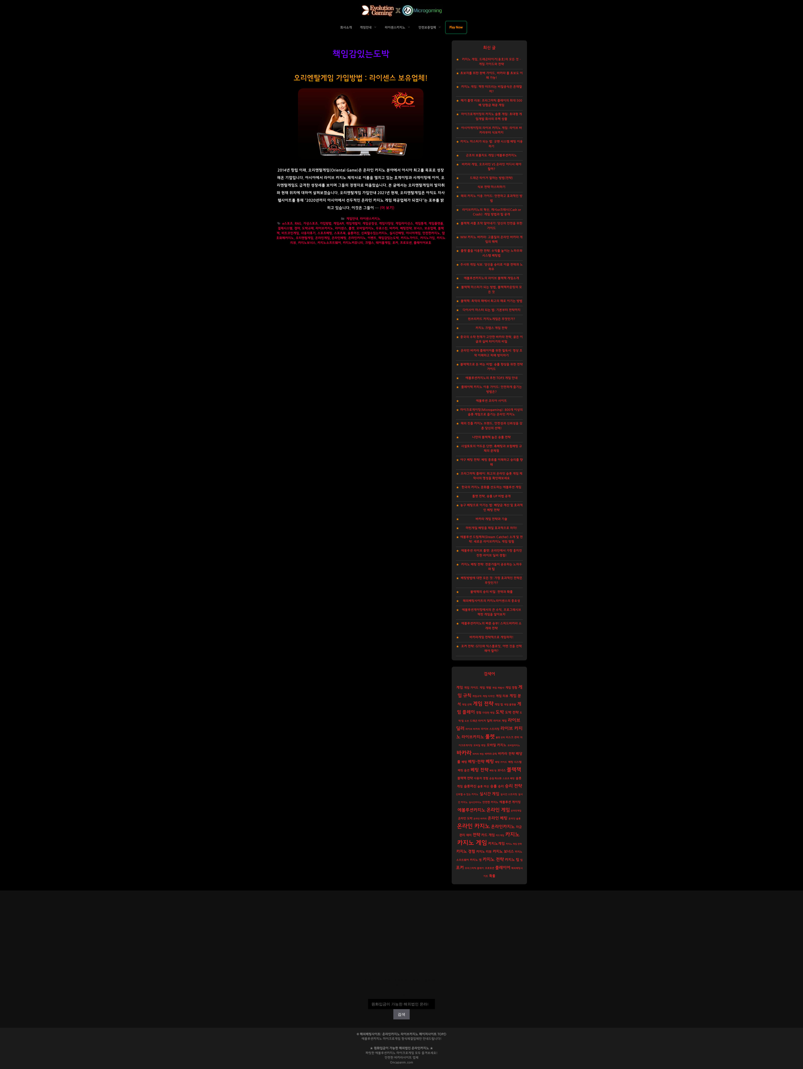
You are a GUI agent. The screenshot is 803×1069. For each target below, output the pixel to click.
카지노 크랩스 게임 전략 (491, 328)
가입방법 (325, 223)
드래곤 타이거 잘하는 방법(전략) (491, 178)
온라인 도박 (465, 818)
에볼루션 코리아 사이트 (491, 400)
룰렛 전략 (500, 737)
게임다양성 (386, 223)
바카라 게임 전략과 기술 (491, 519)
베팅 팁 (493, 770)
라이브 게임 (500, 721)
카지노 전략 (493, 859)
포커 (395, 242)
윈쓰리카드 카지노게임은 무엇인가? (491, 319)
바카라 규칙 (491, 754)
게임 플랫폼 (510, 704)
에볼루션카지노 (471, 810)
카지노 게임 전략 (514, 844)
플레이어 (502, 868)
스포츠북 (340, 233)
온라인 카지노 (473, 826)
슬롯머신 (353, 233)
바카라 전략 (506, 753)
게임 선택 (467, 704)
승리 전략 (513, 786)
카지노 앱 (476, 860)
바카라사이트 (403, 1057)
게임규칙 (477, 696)
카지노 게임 (472, 843)
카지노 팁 (512, 859)
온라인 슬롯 (515, 818)
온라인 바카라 (480, 818)
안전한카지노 (431, 233)
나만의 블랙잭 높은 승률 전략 (491, 437)
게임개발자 (353, 223)
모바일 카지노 (496, 745)
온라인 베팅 (498, 818)
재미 (469, 835)
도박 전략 (512, 712)
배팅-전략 (476, 762)
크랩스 (369, 242)
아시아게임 (413, 233)
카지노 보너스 (503, 851)
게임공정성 (369, 223)
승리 (501, 786)
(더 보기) (387, 208)
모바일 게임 (479, 745)
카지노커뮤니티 (353, 242)
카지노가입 (427, 238)
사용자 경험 (481, 778)
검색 (401, 996)
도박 (500, 712)
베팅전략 (406, 228)
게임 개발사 (498, 688)
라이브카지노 (324, 228)
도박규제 (308, 228)
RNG (298, 223)
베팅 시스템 (515, 762)
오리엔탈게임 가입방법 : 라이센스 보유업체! (361, 78)
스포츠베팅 (324, 233)
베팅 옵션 (463, 770)
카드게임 (500, 835)
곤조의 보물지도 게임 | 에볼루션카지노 (491, 155)
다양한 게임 (488, 713)
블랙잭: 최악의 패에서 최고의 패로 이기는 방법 (491, 301)
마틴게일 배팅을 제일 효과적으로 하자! (491, 528)
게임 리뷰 (502, 696)
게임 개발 (485, 687)
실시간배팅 (396, 233)
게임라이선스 (404, 223)
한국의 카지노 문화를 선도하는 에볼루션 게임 (491, 487)
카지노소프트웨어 (329, 242)
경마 (297, 228)
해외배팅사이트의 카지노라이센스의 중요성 (491, 600)
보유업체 (430, 228)
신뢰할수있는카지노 (374, 233)
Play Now (456, 27)
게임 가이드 (471, 687)
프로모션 (406, 242)
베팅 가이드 (501, 762)
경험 (478, 712)
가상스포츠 (310, 223)
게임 (459, 687)
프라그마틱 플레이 (474, 868)
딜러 (489, 720)
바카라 (393, 228)
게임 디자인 (489, 696)
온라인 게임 (498, 809)
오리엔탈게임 (304, 238)
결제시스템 (285, 228)
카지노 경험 (465, 851)
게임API (338, 223)
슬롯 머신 (483, 786)
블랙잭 (514, 769)
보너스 (418, 228)
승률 (493, 786)
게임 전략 (483, 703)
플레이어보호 (422, 242)
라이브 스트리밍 (490, 729)
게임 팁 (499, 704)
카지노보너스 (307, 242)
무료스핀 (381, 228)
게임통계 (421, 223)
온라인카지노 (357, 238)
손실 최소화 (495, 778)
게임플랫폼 (435, 223)
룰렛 (351, 228)
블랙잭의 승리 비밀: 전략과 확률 (491, 591)
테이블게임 (383, 242)
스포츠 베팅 (509, 778)
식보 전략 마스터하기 (491, 187)
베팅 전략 (479, 770)
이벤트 (372, 238)
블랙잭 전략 (465, 778)
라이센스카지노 (395, 27)
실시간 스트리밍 (508, 794)
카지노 (512, 834)
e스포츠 (287, 223)
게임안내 (366, 27)
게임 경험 (511, 687)
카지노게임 (496, 843)
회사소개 (346, 27)
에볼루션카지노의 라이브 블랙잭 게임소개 (491, 278)
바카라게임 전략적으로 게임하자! (491, 637)
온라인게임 (322, 238)
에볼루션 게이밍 (510, 802)
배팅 (464, 762)
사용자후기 (308, 233)
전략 (476, 835)
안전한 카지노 (490, 802)
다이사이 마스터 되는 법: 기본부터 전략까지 (491, 310)
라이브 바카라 (472, 729)
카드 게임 (488, 835)
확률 (492, 876)
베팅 (490, 761)
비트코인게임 (290, 233)
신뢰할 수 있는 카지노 (467, 794)
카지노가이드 (409, 238)
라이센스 (341, 228)
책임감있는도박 (388, 238)
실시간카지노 (475, 802)
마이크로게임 (405, 1053)
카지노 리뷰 (484, 851)
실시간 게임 (489, 794)
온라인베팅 (339, 238)
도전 (467, 721)
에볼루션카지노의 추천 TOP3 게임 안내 (491, 378)
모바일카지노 (365, 228)
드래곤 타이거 (478, 721)
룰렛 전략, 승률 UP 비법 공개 (491, 496)
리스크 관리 (512, 737)
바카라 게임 (478, 754)
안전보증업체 (427, 27)
